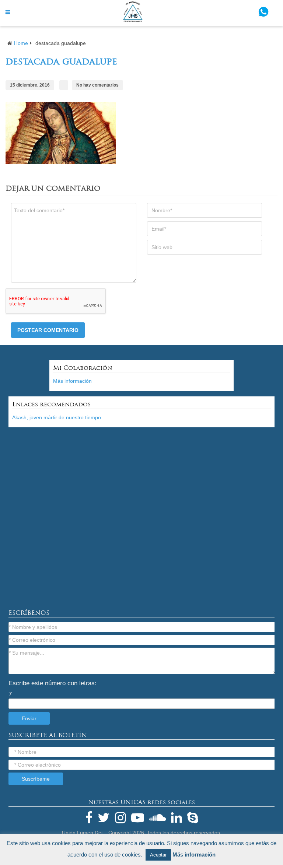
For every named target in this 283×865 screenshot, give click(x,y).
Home (21, 43)
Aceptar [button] (158, 855)
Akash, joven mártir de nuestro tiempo (56, 417)
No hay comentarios (97, 85)
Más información (72, 381)
